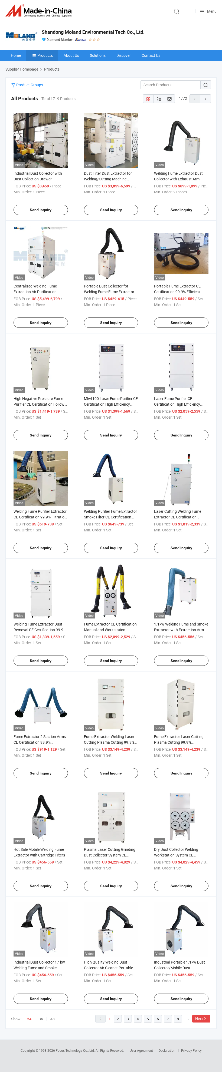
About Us (71, 55)
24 (29, 1019)
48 (52, 1018)
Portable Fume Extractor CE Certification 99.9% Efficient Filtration (177, 291)
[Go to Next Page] (205, 99)
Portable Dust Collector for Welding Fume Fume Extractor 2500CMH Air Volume (109, 291)
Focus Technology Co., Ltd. (76, 1050)
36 (41, 1018)
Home (16, 55)
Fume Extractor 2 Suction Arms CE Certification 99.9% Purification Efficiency (40, 742)
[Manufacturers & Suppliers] (39, 10)
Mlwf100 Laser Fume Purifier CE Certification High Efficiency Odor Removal (111, 404)
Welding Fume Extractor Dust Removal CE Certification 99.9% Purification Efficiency (40, 629)
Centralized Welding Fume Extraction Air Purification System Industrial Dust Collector (40, 291)
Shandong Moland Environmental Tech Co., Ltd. (93, 32)
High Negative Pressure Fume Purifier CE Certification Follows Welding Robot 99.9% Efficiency (40, 404)
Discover (123, 55)
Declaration (167, 1050)
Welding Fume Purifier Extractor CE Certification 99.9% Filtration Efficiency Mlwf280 (40, 517)
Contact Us (151, 55)
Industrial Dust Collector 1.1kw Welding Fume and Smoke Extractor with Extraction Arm (39, 967)
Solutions (98, 55)
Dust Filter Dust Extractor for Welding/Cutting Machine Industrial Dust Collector (108, 179)
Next (199, 1018)
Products (45, 55)
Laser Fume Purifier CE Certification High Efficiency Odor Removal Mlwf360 (177, 404)
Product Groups (29, 84)
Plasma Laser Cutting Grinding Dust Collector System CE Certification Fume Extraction (109, 855)
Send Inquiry (40, 210)
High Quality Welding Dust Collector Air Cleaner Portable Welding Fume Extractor (108, 967)
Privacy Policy (191, 1050)
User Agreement (141, 1050)
